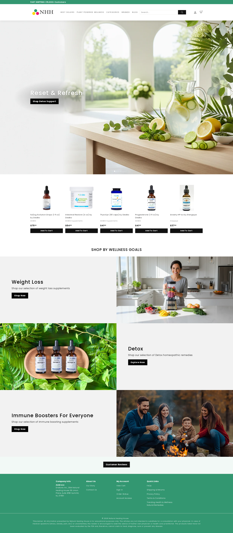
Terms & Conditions (156, 498)
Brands (126, 12)
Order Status (122, 494)
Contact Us (91, 490)
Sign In (119, 490)
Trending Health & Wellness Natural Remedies (159, 503)
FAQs (149, 485)
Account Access (124, 498)
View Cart (120, 485)
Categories (112, 12)
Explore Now (138, 362)
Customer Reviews (116, 464)
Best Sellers (67, 12)
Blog (135, 12)
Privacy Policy (153, 494)
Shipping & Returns (156, 490)
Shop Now (20, 295)
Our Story (90, 485)
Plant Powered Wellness (90, 12)
